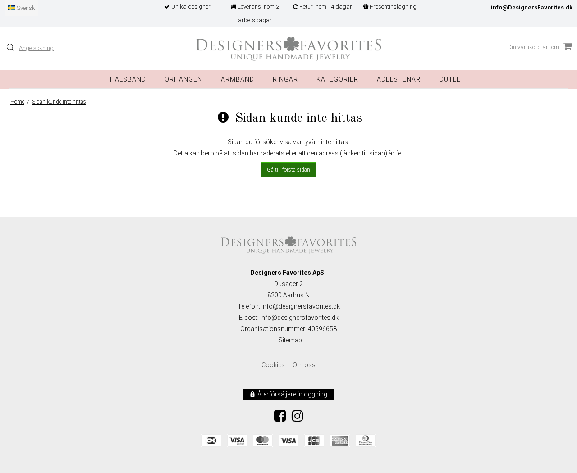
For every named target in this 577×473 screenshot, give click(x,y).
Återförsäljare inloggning (292, 394)
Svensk (25, 8)
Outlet (452, 79)
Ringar (285, 79)
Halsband (128, 79)
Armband (237, 79)
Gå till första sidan (288, 170)
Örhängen (183, 79)
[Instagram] (297, 418)
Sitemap (290, 340)
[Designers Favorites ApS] (288, 49)
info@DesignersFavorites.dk (531, 7)
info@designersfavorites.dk (299, 317)
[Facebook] (280, 418)
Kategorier (337, 79)
